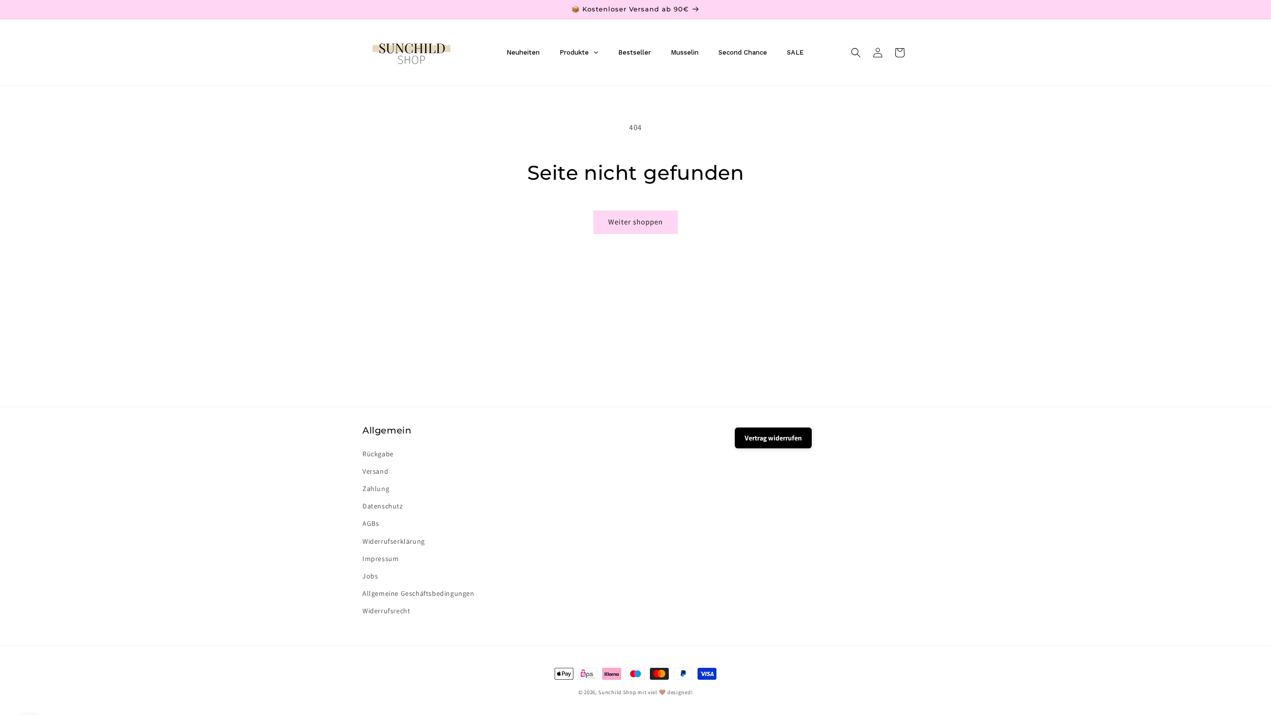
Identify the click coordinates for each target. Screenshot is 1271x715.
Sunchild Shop (617, 692)
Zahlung (375, 488)
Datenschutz (382, 505)
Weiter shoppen (635, 221)
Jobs (370, 576)
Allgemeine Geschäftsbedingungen (418, 593)
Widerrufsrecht (386, 610)
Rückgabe (378, 453)
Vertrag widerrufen (773, 437)
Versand (375, 471)
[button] (856, 53)
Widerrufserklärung (393, 541)
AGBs (370, 523)
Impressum (380, 558)
